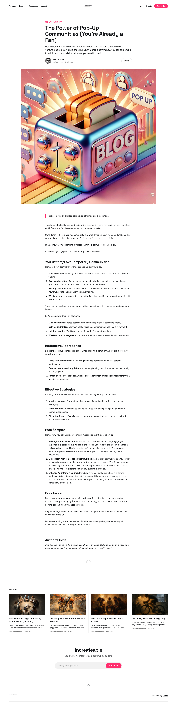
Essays (22, 6)
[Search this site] (141, 6)
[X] (88, 684)
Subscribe (161, 6)
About (44, 6)
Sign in (149, 6)
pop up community (53, 22)
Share (126, 61)
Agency (12, 6)
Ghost (165, 695)
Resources (33, 6)
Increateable (58, 59)
